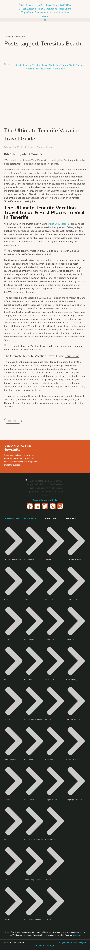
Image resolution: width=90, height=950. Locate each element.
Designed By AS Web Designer (72, 942)
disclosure (77, 935)
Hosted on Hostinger (45, 945)
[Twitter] (45, 506)
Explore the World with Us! (45, 500)
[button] (45, 20)
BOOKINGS (30, 518)
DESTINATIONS (11, 518)
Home (8, 36)
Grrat (31, 147)
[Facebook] (30, 506)
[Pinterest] (53, 506)
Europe (40, 147)
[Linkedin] (37, 506)
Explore (50, 147)
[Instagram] (60, 506)
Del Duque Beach (59, 223)
